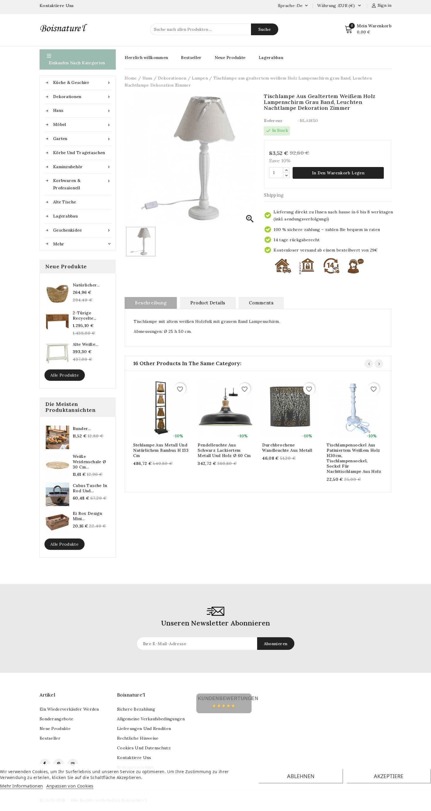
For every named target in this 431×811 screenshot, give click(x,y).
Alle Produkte (64, 375)
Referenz (273, 120)
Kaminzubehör (82, 167)
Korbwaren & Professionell (82, 184)
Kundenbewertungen (228, 698)
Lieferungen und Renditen (144, 728)
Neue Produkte (230, 57)
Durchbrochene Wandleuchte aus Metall (287, 447)
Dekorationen (82, 97)
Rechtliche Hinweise (138, 738)
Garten (82, 138)
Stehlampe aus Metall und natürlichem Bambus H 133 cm (161, 450)
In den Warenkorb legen (338, 173)
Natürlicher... (86, 285)
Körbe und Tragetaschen (79, 152)
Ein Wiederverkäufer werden (69, 709)
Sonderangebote (56, 718)
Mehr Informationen (21, 786)
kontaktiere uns (134, 757)
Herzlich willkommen (146, 57)
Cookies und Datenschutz (144, 748)
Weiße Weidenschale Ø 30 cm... (89, 462)
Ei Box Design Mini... (87, 516)
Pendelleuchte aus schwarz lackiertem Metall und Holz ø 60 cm (224, 450)
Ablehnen (301, 776)
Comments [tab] (261, 303)
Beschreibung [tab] (151, 303)
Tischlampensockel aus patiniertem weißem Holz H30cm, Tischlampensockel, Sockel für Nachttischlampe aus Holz (354, 458)
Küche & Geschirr (82, 82)
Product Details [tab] (207, 303)
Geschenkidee (82, 230)
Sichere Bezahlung (136, 709)
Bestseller (191, 57)
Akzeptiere (388, 776)
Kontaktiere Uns (57, 5)
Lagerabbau (65, 216)
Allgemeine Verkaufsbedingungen (151, 718)
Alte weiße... (85, 344)
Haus (82, 110)
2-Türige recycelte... (84, 315)
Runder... (82, 428)
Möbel (82, 124)
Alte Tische (64, 202)
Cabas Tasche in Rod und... (90, 488)
